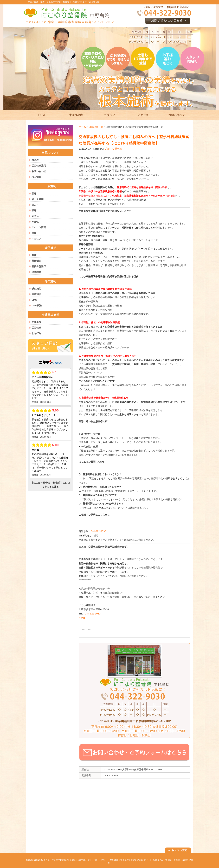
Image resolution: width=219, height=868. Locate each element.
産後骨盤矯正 (39, 266)
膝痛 (34, 233)
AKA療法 (37, 305)
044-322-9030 (98, 531)
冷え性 (35, 221)
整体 (34, 255)
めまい (35, 216)
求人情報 (36, 177)
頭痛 (34, 210)
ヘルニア (36, 238)
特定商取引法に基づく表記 (122, 860)
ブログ (108, 148)
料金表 (35, 160)
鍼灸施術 (36, 288)
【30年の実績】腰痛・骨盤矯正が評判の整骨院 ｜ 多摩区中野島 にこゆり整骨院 (62, 2)
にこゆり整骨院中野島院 (54, 860)
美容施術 (36, 294)
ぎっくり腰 (38, 199)
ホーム (82, 126)
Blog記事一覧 (96, 126)
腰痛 (34, 193)
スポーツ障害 (39, 227)
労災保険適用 (39, 165)
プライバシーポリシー (98, 860)
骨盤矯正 (36, 260)
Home (82, 617)
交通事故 (117, 148)
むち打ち (36, 333)
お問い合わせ (39, 171)
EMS (34, 299)
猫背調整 (36, 272)
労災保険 (36, 327)
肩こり (35, 204)
